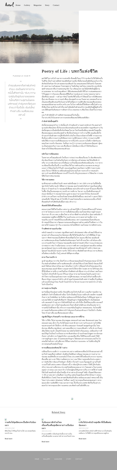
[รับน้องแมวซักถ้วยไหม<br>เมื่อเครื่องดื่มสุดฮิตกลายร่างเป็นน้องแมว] (43, 419)
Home (18, 5)
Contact (56, 5)
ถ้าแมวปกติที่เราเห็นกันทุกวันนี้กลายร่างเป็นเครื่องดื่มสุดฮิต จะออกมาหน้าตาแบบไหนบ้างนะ (58, 435)
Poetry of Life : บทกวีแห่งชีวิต (70, 71)
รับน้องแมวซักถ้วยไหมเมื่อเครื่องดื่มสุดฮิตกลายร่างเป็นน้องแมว (58, 425)
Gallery (27, 5)
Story (47, 5)
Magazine (38, 5)
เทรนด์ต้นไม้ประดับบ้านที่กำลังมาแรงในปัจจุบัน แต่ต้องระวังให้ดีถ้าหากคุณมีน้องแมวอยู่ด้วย (95, 432)
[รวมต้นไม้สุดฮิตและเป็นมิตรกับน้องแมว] (6, 419)
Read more (8, 439)
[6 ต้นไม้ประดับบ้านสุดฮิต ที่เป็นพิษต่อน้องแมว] (80, 419)
